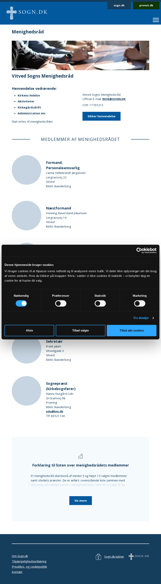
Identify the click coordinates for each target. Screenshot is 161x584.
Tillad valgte (80, 330)
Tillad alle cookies (132, 330)
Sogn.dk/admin (114, 556)
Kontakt (17, 572)
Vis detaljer (141, 318)
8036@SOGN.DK (114, 99)
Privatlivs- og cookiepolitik (29, 566)
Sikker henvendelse (101, 116)
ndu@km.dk (54, 411)
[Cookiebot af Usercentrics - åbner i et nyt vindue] (139, 250)
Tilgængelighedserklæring (29, 561)
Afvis (29, 330)
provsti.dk (146, 5)
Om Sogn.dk (20, 556)
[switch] (60, 303)
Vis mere (80, 500)
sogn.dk (119, 5)
